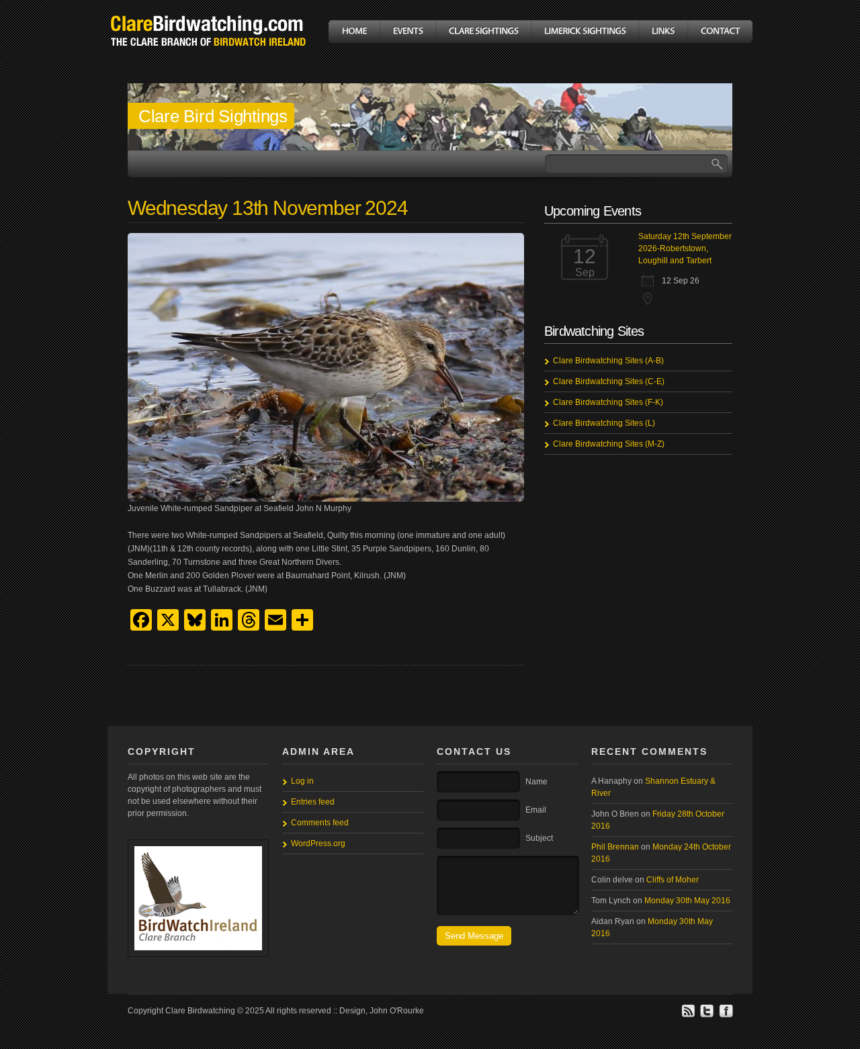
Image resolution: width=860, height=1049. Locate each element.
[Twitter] (706, 1015)
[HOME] (354, 31)
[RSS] (688, 1015)
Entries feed (313, 802)
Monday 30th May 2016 (687, 900)
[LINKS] (662, 31)
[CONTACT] (719, 31)
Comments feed (320, 822)
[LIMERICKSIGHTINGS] (584, 31)
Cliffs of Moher (672, 879)
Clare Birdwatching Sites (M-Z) (608, 444)
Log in (302, 781)
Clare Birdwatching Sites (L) (604, 423)
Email (535, 810)
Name (536, 781)
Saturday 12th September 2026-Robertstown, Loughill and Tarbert (685, 248)
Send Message (474, 936)
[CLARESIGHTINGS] (483, 31)
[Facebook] (725, 1015)
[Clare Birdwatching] (208, 56)
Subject (539, 838)
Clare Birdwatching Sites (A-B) (608, 360)
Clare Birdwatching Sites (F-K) (608, 402)
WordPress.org (318, 843)
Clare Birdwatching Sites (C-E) (608, 381)
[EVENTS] (407, 31)
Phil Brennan (615, 847)
